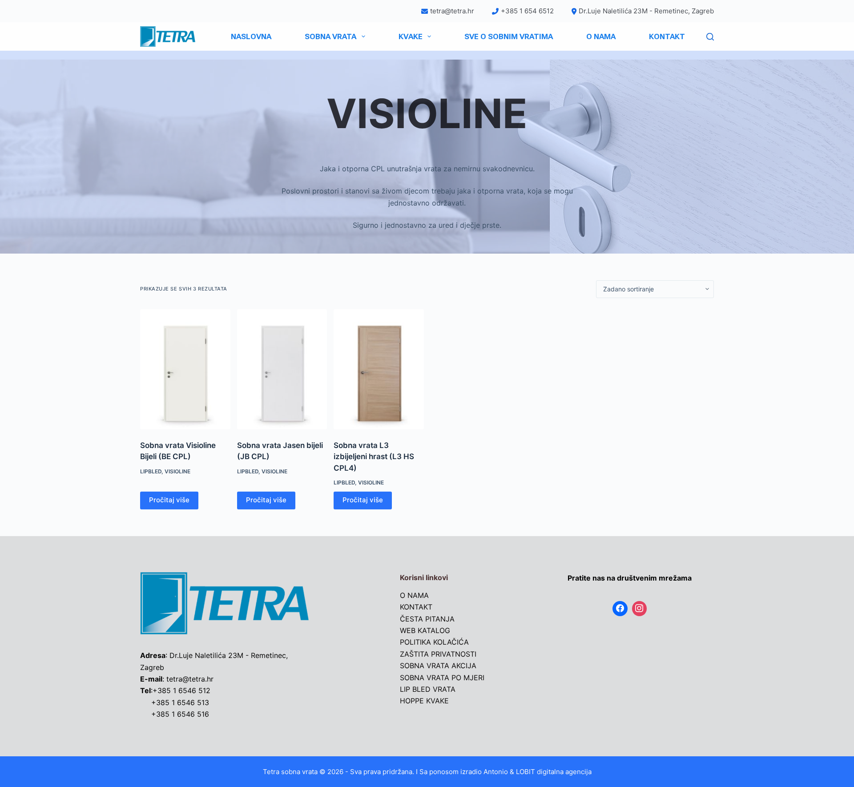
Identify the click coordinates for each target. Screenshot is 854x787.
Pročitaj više (169, 500)
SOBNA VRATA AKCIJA (438, 665)
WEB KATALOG (425, 630)
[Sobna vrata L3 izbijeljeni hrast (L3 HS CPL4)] (379, 369)
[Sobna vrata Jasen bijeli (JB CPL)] (282, 369)
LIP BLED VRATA (427, 689)
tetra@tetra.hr (452, 11)
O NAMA (601, 36)
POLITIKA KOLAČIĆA (434, 642)
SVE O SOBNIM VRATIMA (508, 36)
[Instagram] (639, 608)
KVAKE (411, 36)
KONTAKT (667, 36)
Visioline (177, 471)
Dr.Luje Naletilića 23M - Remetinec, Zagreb (646, 11)
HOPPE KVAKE (424, 700)
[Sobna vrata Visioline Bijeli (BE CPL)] (185, 369)
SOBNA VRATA (330, 36)
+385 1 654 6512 (527, 11)
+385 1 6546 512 (181, 690)
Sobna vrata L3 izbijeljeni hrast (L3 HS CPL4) (374, 456)
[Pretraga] (710, 36)
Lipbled (150, 471)
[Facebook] (620, 608)
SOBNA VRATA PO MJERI (442, 677)
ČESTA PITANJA (427, 618)
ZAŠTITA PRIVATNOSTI (438, 654)
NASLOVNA (251, 36)
